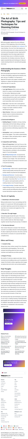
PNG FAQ (3, 420)
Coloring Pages (4, 409)
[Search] (22, 8)
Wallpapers (3, 400)
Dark (15, 383)
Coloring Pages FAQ (5, 421)
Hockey (16, 381)
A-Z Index (3, 381)
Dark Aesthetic (17, 394)
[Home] (1, 13)
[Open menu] (25, 8)
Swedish (16, 426)
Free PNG (3, 407)
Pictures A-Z (17, 404)
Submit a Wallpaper (18, 415)
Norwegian (16, 429)
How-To (8, 13)
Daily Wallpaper (4, 389)
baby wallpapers (21, 46)
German (11, 426)
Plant (16, 384)
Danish (6, 426)
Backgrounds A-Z (18, 402)
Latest (2, 386)
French (3, 429)
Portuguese (4, 427)
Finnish (22, 429)
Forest (16, 391)
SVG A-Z (16, 405)
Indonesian (9, 429)
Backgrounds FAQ (4, 415)
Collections (3, 383)
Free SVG (3, 405)
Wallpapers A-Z (18, 400)
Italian (10, 427)
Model (16, 386)
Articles (2, 391)
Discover (2, 384)
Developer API (17, 416)
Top (2, 388)
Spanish (15, 427)
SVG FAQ (2, 418)
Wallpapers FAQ (4, 413)
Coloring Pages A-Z (18, 409)
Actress (16, 396)
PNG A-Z (16, 407)
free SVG (19, 179)
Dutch (21, 427)
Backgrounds (3, 402)
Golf (15, 388)
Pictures (2, 404)
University (16, 389)
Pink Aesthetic (17, 393)
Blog (4, 13)
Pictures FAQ (3, 416)
